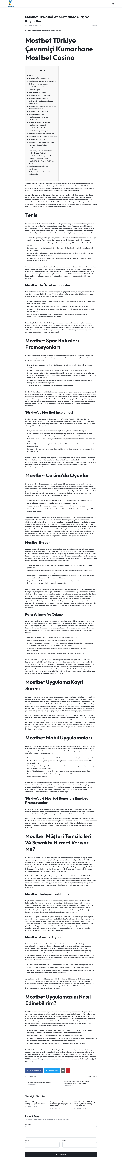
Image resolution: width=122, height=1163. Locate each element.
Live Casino (33, 148)
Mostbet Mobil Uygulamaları (39, 98)
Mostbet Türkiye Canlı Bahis (38, 111)
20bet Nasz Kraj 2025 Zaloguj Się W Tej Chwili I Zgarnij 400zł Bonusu (85, 1104)
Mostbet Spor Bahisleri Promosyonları (42, 81)
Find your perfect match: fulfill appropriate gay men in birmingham (60, 1104)
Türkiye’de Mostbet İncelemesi (40, 84)
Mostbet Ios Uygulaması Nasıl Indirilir (42, 142)
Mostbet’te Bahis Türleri (37, 139)
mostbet (28, 278)
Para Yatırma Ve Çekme (37, 92)
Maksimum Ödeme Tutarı (38, 145)
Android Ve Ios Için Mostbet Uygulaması (43, 134)
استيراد (26, 12)
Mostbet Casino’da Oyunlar (38, 87)
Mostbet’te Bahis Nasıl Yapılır (39, 128)
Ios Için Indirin (33, 169)
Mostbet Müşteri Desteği (38, 125)
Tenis (31, 75)
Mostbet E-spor (34, 90)
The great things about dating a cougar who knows (35, 1103)
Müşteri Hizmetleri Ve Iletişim (39, 122)
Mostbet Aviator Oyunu (37, 114)
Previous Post (31, 1076)
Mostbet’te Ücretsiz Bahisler (39, 78)
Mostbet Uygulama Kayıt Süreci (40, 95)
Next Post (91, 1076)
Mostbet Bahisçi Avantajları (38, 131)
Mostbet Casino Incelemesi (38, 166)
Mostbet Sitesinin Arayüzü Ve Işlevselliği (43, 136)
